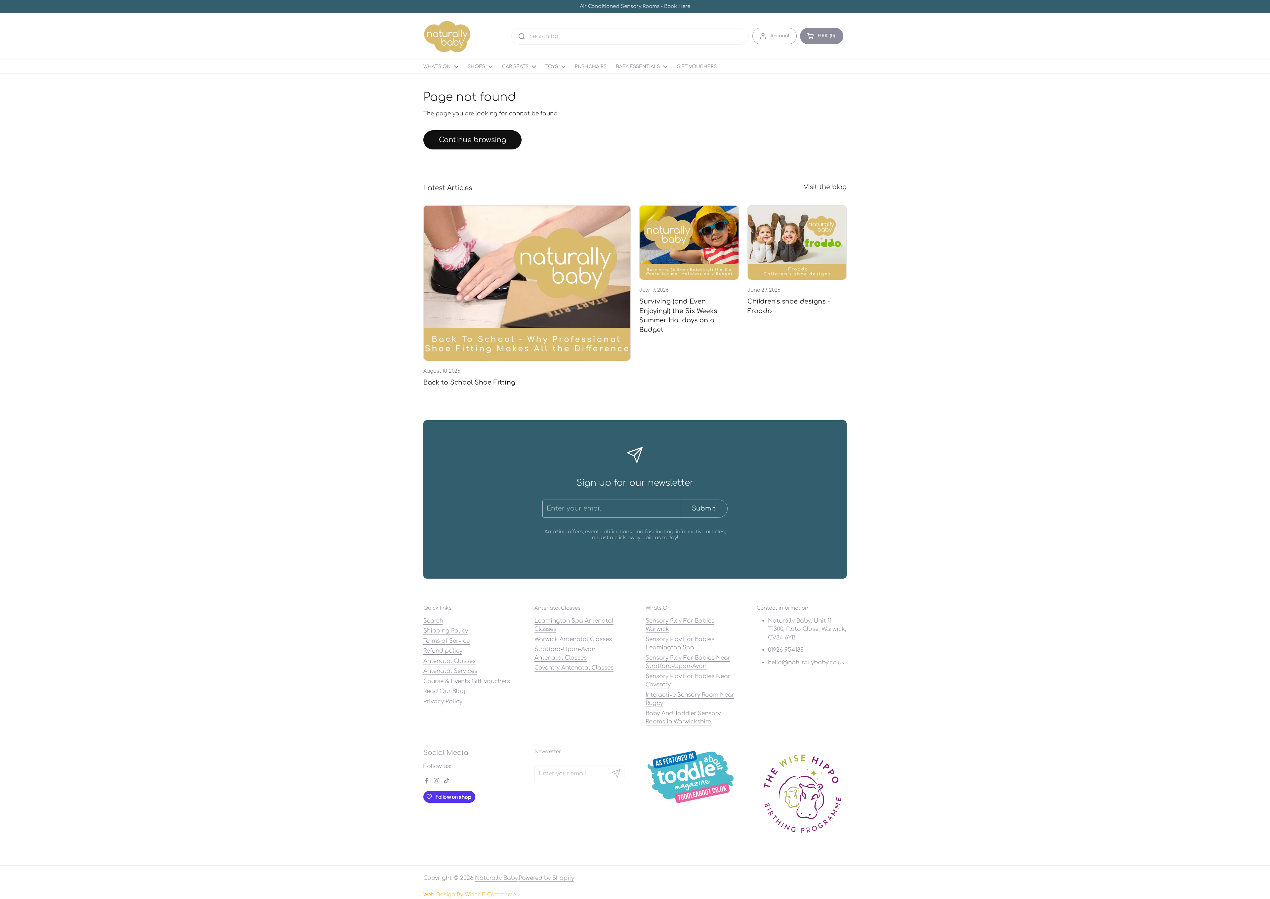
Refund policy (442, 651)
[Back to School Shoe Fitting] (527, 283)
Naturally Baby (496, 878)
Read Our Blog (444, 691)
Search (433, 621)
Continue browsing (472, 140)
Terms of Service (446, 641)
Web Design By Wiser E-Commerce (469, 895)
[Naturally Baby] (447, 36)
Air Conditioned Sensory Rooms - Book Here (635, 6)
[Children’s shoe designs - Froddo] (797, 242)
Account (780, 35)
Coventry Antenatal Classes (574, 668)
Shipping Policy (445, 631)
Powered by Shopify (546, 878)
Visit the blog (825, 187)
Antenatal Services (450, 671)
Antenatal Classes (449, 661)
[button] (821, 36)
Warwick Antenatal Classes (573, 639)
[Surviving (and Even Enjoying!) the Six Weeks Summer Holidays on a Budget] (689, 242)
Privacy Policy (442, 701)
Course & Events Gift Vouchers (466, 681)
